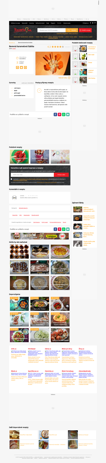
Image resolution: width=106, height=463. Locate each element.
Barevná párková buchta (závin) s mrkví (86, 444)
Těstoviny (55, 36)
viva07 (14, 48)
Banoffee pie (53, 435)
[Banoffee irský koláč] (14, 434)
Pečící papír (45, 222)
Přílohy (50, 36)
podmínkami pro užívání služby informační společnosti (34, 179)
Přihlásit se (86, 23)
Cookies (35, 458)
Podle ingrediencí (73, 33)
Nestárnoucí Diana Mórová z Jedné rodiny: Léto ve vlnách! (19, 378)
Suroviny (31, 23)
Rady (47, 23)
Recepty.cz (12, 42)
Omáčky (46, 36)
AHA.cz (13, 349)
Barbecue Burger (83, 435)
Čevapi (90, 62)
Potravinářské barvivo (55, 222)
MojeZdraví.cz (80, 19)
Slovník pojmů (35, 215)
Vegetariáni (27, 215)
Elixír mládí (91, 54)
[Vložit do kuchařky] (17, 67)
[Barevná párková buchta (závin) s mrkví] (73, 444)
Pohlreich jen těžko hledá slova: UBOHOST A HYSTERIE (18, 356)
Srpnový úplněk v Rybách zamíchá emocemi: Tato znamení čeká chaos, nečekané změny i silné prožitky (69, 383)
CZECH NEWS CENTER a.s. (28, 457)
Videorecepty (66, 23)
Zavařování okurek (53, 38)
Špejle (64, 222)
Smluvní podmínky (40, 182)
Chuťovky (31, 36)
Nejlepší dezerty (23, 208)
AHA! (34, 19)
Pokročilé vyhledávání (62, 33)
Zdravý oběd (17, 36)
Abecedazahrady (85, 371)
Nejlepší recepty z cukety (85, 36)
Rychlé (71, 36)
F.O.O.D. (59, 23)
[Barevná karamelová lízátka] (52, 75)
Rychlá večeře (24, 36)
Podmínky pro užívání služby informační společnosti (73, 457)
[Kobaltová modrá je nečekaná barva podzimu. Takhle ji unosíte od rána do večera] (87, 352)
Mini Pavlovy (91, 78)
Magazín (53, 23)
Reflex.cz (59, 19)
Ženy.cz (72, 19)
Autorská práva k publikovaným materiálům (53, 457)
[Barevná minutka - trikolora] (44, 444)
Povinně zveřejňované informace (77, 458)
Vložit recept (86, 30)
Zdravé (67, 36)
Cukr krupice (36, 222)
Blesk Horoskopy (67, 371)
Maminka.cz (46, 19)
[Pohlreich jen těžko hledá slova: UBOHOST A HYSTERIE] (19, 351)
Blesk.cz (19, 19)
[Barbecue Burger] (73, 434)
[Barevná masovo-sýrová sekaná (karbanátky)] (14, 444)
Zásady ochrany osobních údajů (51, 182)
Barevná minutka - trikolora (57, 444)
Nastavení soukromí (43, 458)
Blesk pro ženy (26, 19)
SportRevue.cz (33, 371)
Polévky (38, 36)
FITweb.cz (66, 19)
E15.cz (53, 19)
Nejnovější (24, 23)
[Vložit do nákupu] (21, 67)
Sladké (75, 36)
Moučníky (60, 36)
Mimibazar (32, 349)
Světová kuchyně (40, 23)
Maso (41, 36)
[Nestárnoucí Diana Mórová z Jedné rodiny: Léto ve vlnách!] (19, 373)
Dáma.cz (39, 19)
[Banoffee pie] (44, 434)
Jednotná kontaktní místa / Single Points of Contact (58, 458)
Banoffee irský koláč (26, 435)
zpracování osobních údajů (20, 180)
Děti (20, 215)
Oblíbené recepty (15, 23)
